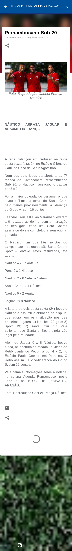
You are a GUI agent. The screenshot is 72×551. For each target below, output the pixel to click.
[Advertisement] (36, 497)
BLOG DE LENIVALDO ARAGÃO (35, 6)
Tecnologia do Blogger (38, 545)
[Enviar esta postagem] (7, 409)
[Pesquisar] (66, 6)
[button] (7, 45)
